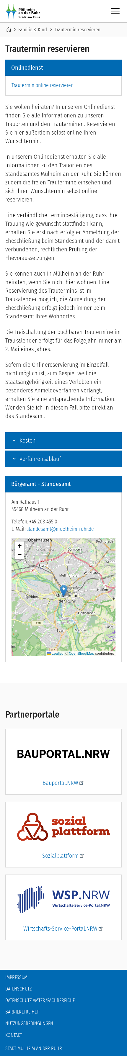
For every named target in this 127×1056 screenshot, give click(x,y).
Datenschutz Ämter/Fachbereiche (40, 1000)
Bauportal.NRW (60, 782)
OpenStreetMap (81, 653)
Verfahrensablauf (40, 458)
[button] (63, 591)
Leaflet (57, 653)
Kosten (27, 440)
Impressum (16, 977)
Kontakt (13, 1035)
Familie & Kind (32, 29)
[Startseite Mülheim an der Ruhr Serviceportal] (24, 11)
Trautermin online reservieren (43, 85)
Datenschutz (18, 989)
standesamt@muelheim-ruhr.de (60, 529)
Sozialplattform (60, 855)
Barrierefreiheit (22, 1012)
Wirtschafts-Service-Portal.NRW (60, 928)
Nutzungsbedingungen (29, 1023)
